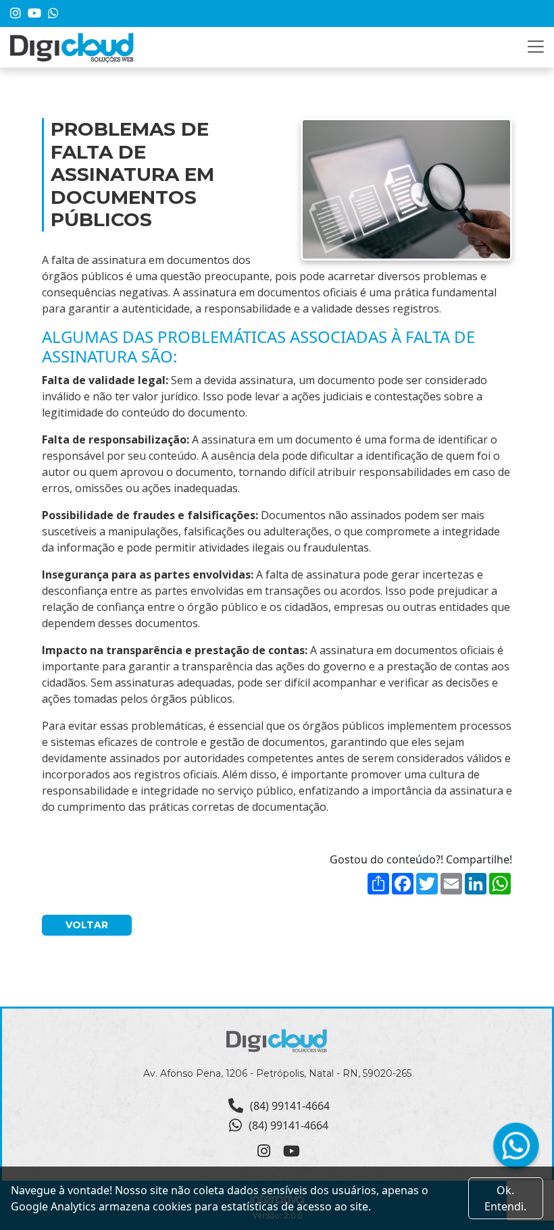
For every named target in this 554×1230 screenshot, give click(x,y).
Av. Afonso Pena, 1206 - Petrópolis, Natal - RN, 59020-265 (277, 1073)
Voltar (87, 925)
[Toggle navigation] (536, 46)
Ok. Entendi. (505, 1198)
